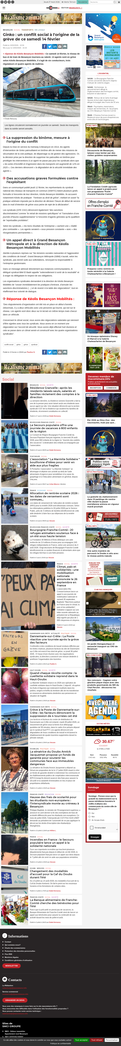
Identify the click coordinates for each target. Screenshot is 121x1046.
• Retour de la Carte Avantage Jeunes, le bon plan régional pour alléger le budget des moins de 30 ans (103, 100)
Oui (93, 813)
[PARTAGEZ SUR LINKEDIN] (54, 46)
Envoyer (95, 837)
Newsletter (11, 966)
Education (49, 794)
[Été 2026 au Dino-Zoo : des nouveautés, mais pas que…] (103, 405)
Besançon (8, 30)
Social (17, 30)
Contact (8, 942)
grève (26, 344)
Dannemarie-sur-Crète (40, 633)
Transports (27, 30)
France (33, 490)
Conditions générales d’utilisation (18, 960)
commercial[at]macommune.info (15, 994)
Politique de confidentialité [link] (60, 1043)
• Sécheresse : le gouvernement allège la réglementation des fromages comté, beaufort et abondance (103, 90)
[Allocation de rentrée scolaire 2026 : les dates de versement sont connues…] (14, 497)
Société (50, 385)
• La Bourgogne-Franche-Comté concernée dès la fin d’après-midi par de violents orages (102, 80)
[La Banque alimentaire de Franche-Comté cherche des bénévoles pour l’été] (14, 904)
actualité (55, 633)
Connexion (111, 388)
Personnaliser (112, 1040)
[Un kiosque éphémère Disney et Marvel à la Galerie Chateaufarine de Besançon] (103, 322)
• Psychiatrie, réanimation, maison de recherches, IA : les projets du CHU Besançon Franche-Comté (102, 109)
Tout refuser (96, 1040)
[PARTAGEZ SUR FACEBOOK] (44, 46)
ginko (19, 344)
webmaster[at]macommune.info (15, 1014)
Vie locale (40, 30)
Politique (65, 633)
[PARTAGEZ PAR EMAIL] (59, 46)
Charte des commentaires (15, 948)
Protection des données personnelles (20, 951)
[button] (114, 2)
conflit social (8, 344)
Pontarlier (35, 456)
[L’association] (14, 463)
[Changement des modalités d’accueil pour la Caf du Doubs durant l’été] (14, 875)
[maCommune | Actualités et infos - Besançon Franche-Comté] (52, 7)
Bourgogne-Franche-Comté (42, 422)
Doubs (33, 868)
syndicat (34, 344)
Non (93, 817)
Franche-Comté (36, 794)
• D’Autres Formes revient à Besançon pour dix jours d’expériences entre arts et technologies (103, 117)
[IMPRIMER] (65, 46)
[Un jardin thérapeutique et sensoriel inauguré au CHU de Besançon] (103, 629)
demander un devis (14, 1000)
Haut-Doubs (35, 670)
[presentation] (87, 603)
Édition (65, 8)
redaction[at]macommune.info (14, 988)
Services (40, 868)
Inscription (95, 388)
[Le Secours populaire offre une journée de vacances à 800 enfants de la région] (14, 429)
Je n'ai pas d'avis (98, 820)
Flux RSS (8, 954)
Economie (41, 490)
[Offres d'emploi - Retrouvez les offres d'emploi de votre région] (103, 208)
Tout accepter (81, 1040)
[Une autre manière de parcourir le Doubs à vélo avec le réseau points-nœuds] (103, 536)
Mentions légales (12, 957)
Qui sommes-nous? (13, 945)
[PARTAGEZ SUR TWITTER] (49, 46)
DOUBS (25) (34, 749)
